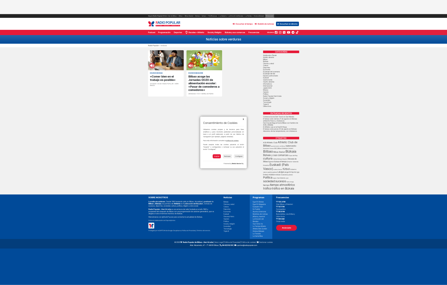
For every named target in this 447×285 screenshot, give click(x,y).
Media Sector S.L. (238, 163)
